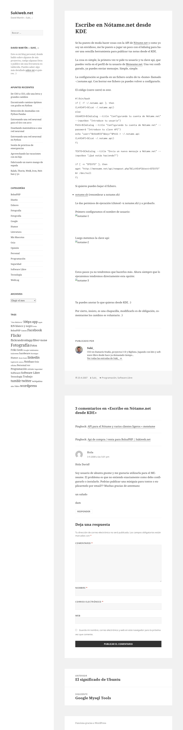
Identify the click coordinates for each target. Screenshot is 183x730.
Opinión (15, 247)
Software (15, 372)
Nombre (81, 587)
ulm (12, 386)
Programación (18, 258)
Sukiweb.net (22, 12)
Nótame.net (141, 43)
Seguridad (16, 264)
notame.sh (81, 194)
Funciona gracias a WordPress (90, 723)
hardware (24, 353)
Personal (15, 253)
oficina (13, 365)
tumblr (16, 381)
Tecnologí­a (16, 274)
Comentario (84, 543)
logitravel (14, 362)
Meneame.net (134, 64)
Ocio (13, 242)
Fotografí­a (16, 210)
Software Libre (18, 269)
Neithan (29, 361)
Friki (13, 349)
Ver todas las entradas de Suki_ (103, 358)
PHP (28, 365)
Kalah (25, 358)
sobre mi (30, 70)
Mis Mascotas (17, 237)
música (21, 362)
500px (27, 322)
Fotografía (16, 215)
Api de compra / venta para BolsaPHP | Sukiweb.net (119, 439)
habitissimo (34, 350)
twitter (26, 381)
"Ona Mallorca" (17, 322)
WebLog (15, 280)
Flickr (16, 335)
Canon (24, 330)
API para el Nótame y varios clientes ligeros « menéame (121, 426)
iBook (21, 358)
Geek (20, 349)
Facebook (34, 330)
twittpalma (37, 381)
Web (77, 615)
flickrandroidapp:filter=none (29, 340)
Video (17, 386)
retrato (30, 369)
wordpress (28, 385)
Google (14, 221)
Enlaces (14, 205)
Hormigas (34, 354)
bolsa (35, 326)
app (35, 322)
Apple (40, 322)
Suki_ (94, 377)
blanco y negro (24, 326)
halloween (15, 354)
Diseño (14, 199)
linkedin (34, 357)
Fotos (33, 345)
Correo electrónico (89, 601)
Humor (14, 226)
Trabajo (28, 376)
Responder (83, 511)
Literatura (16, 231)
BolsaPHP (15, 194)
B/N (13, 326)
